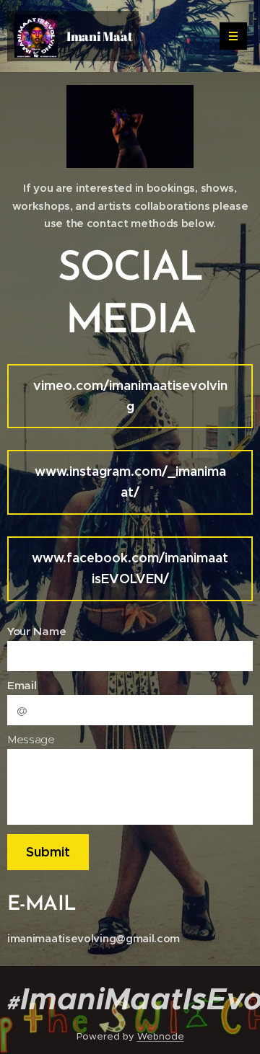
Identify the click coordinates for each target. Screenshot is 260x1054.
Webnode (160, 1036)
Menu (233, 36)
